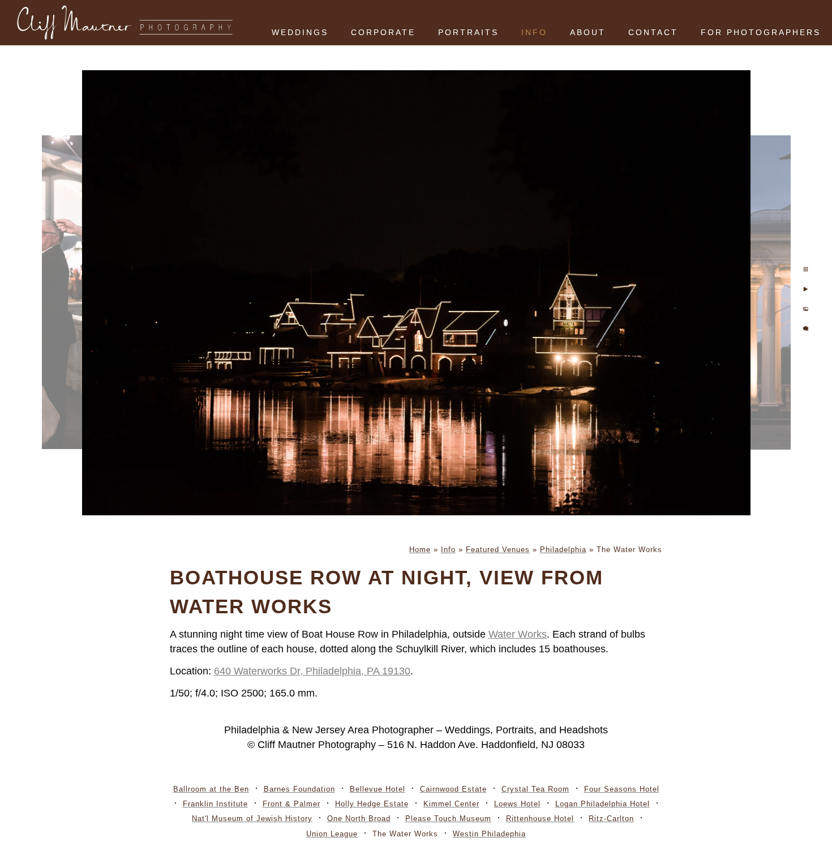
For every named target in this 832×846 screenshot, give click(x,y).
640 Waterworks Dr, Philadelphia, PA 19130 (312, 671)
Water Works (517, 634)
